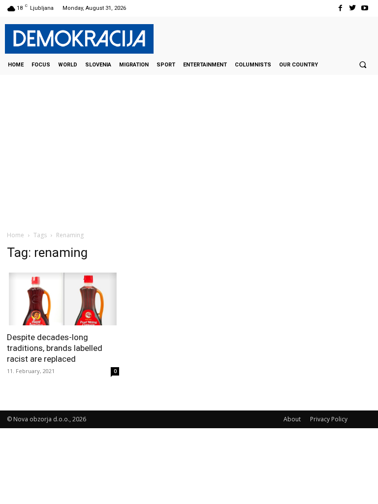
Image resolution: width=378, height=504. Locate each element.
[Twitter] (352, 8)
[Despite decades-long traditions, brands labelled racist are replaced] (63, 298)
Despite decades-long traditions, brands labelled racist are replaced (54, 348)
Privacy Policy (328, 419)
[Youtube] (365, 8)
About (292, 419)
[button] (362, 64)
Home (15, 235)
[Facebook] (340, 8)
